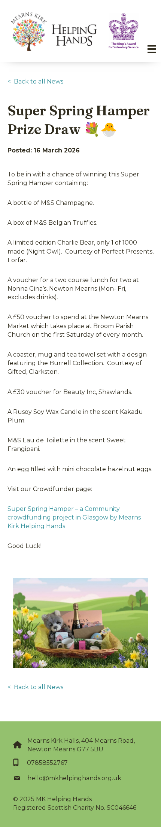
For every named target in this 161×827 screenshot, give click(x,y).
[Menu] (151, 49)
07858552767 (47, 762)
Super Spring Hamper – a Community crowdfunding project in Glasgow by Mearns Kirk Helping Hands (74, 517)
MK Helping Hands (64, 799)
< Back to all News (35, 81)
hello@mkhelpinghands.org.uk (74, 778)
